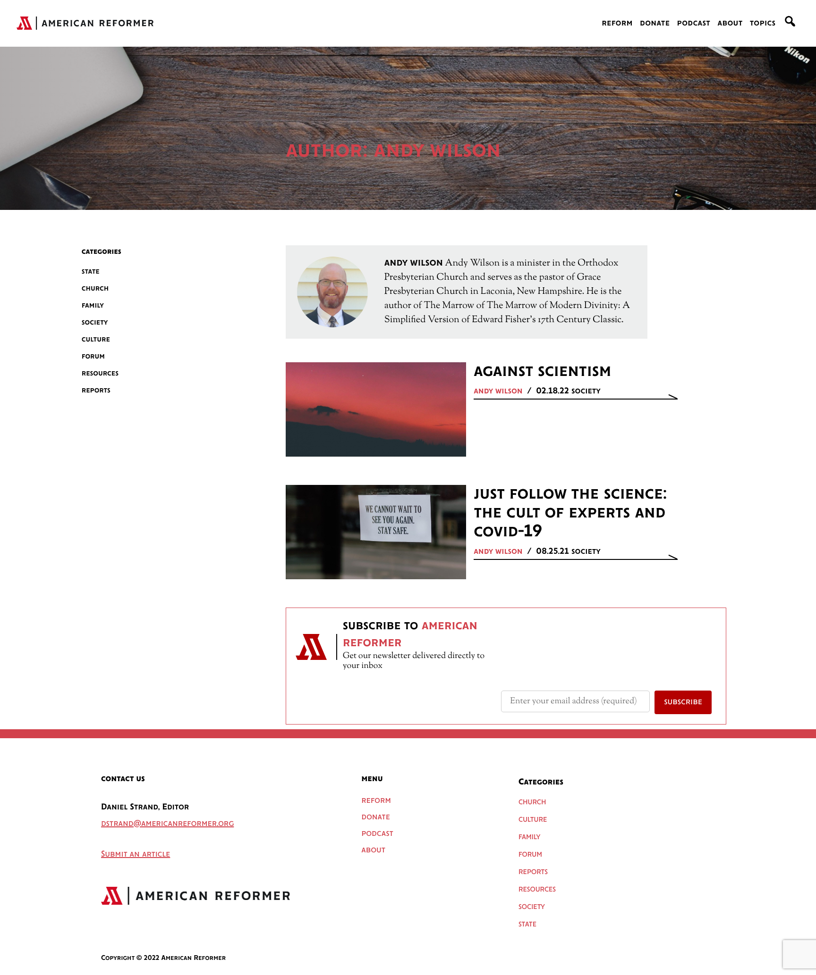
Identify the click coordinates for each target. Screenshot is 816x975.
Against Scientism (542, 371)
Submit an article (135, 854)
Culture (96, 339)
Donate (655, 23)
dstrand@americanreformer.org (167, 824)
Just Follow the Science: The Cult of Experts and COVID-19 (570, 513)
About (729, 23)
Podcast (694, 23)
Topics (763, 23)
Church (95, 288)
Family (93, 305)
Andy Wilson (498, 391)
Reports (96, 390)
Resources (100, 373)
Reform (617, 23)
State (91, 271)
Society (95, 322)
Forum (93, 356)
